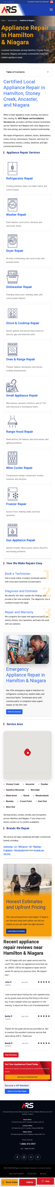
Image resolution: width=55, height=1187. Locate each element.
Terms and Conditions (16, 1174)
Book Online (10, 1182)
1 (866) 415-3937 (28, 1144)
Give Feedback (7, 2)
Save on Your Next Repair (17, 1091)
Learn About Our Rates (16, 931)
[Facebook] (17, 1157)
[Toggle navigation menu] (51, 9)
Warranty (43, 1174)
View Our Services (14, 712)
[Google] (38, 1157)
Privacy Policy (32, 1174)
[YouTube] (31, 1157)
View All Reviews (11, 1055)
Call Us (27, 1182)
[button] (28, 753)
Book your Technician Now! (27, 1077)
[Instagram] (24, 1157)
